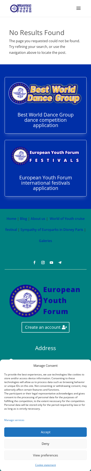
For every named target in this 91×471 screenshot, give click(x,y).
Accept (45, 432)
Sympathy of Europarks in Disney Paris (52, 229)
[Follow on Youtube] (51, 262)
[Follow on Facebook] (34, 262)
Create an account (43, 327)
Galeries (45, 240)
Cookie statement (45, 465)
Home (11, 218)
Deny (45, 443)
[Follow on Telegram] (60, 262)
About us (38, 218)
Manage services (14, 420)
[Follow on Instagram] (43, 262)
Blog (23, 218)
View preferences (45, 455)
